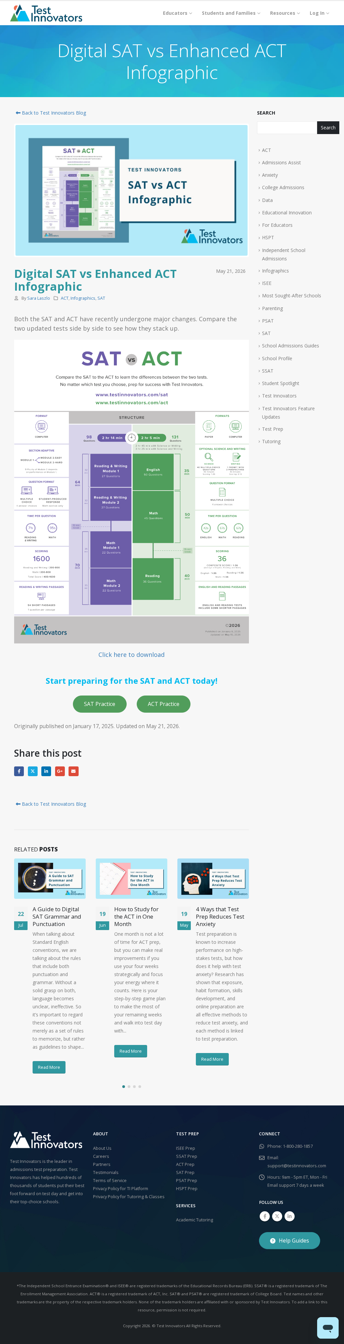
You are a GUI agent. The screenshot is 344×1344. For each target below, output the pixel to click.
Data (267, 200)
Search (266, 113)
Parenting (272, 308)
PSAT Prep (186, 1180)
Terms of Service (110, 1180)
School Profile (277, 358)
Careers (101, 1156)
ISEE (266, 283)
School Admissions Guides (290, 345)
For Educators (277, 225)
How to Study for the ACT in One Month (136, 916)
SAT (101, 298)
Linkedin (290, 1216)
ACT (65, 298)
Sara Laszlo (38, 298)
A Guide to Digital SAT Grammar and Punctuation (57, 916)
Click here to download (131, 654)
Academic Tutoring (194, 1220)
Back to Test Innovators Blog (53, 113)
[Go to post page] (50, 878)
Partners (102, 1164)
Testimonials (106, 1172)
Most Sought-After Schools (291, 295)
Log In (317, 13)
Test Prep (272, 429)
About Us (102, 1148)
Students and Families (229, 13)
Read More (49, 1067)
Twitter (33, 771)
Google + (60, 771)
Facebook (19, 771)
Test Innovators (279, 395)
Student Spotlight (280, 383)
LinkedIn (46, 771)
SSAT (267, 371)
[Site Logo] (46, 13)
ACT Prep (185, 1164)
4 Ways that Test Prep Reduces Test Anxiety (220, 916)
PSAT (268, 321)
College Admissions (283, 187)
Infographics (83, 298)
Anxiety (270, 175)
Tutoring (271, 441)
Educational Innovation (287, 212)
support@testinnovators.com (296, 1166)
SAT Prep (185, 1172)
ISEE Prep (185, 1148)
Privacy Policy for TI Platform (120, 1188)
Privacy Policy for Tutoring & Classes (129, 1197)
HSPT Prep (187, 1188)
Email (73, 771)
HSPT (268, 237)
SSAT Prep (186, 1156)
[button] (123, 1087)
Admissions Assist (281, 162)
